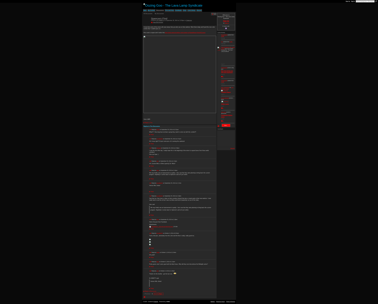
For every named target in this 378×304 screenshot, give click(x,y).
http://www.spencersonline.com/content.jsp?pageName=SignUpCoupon (185, 32)
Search (376, 1)
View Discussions (158, 22)
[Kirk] (225, 138)
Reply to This (148, 122)
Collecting (189, 20)
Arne (222, 87)
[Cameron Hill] (225, 133)
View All (232, 148)
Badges (213, 301)
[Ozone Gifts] (230, 133)
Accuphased (224, 34)
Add (215, 14)
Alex (158, 170)
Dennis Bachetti (225, 98)
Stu (222, 41)
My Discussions (159, 13)
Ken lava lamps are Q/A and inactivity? (227, 71)
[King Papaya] (220, 133)
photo (227, 89)
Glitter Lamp (225, 104)
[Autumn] (220, 144)
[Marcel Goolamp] (230, 144)
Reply (151, 134)
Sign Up (348, 1)
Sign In (353, 1)
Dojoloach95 (224, 67)
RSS (144, 297)
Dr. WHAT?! (160, 20)
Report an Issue (220, 301)
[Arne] (225, 144)
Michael (159, 148)
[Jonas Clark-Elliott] (220, 138)
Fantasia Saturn (226, 92)
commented (226, 87)
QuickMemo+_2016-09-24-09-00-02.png (162, 226)
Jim (157, 161)
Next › (161, 294)
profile (222, 36)
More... (226, 125)
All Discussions (148, 13)
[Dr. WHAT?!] (147, 22)
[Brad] (230, 138)
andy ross (223, 112)
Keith (158, 129)
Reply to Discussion (150, 291)
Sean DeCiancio (225, 47)
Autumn (156, 301)
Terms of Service (230, 301)
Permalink (150, 130)
